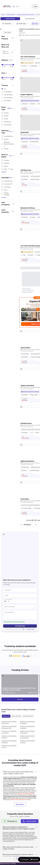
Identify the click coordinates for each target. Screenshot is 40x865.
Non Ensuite (7, 124)
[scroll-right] (35, 656)
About (2, 863)
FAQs (14, 863)
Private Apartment (30, 18)
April (5, 169)
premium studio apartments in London (20, 799)
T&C (23, 629)
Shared (6, 113)
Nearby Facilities (6, 193)
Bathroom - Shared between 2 (9, 144)
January (6, 160)
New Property (4, 38)
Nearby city (6, 716)
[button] (5, 601)
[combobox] (21, 6)
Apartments (7, 121)
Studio (6, 119)
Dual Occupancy (5, 203)
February (6, 163)
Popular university (16, 716)
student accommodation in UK (26, 793)
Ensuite (6, 116)
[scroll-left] (31, 656)
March (6, 166)
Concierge (7, 187)
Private (6, 149)
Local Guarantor (5, 211)
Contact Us (8, 863)
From (24, 70)
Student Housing (10, 18)
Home (3, 14)
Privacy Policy (31, 629)
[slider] (2, 64)
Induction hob (8, 181)
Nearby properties (28, 716)
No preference (8, 136)
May (12, 169)
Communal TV (8, 184)
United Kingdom (11, 14)
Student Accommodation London (25, 14)
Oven (5, 190)
